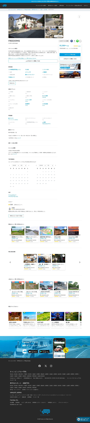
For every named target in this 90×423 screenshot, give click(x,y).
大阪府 (33, 374)
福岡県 (46, 374)
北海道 (51, 374)
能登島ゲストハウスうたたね (18, 237)
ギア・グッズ (42, 395)
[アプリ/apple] (33, 351)
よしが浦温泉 (55, 322)
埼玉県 (29, 374)
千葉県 (25, 374)
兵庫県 (38, 374)
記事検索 (29, 397)
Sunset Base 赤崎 (73, 237)
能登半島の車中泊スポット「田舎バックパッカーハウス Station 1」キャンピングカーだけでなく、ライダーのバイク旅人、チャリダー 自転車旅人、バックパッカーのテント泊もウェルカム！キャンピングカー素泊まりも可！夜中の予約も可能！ (46, 237)
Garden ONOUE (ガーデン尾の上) (75, 291)
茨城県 (63, 374)
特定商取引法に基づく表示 (16, 404)
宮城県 (20, 376)
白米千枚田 (40, 322)
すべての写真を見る (58, 36)
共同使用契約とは (28, 378)
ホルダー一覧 (13, 380)
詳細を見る (12, 83)
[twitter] (46, 366)
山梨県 (68, 374)
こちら (13, 154)
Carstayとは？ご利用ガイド (16, 378)
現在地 (11, 374)
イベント (48, 395)
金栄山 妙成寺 (12, 322)
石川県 (45, 9)
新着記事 (24, 397)
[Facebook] (39, 366)
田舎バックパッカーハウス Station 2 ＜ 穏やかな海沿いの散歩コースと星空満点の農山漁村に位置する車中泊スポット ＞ (32, 237)
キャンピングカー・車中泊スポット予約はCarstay (19, 9)
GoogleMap (12, 195)
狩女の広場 (57, 237)
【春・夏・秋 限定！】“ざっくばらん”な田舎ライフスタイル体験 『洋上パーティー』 (44, 264)
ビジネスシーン (54, 395)
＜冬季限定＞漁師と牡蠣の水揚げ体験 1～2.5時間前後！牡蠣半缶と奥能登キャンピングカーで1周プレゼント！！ (30, 264)
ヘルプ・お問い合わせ (26, 402)
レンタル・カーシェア (15, 395)
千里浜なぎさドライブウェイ (29, 322)
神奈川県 (21, 374)
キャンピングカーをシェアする (74, 378)
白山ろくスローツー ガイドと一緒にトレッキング (59, 264)
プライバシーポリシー (63, 402)
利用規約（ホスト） (52, 402)
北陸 (41, 9)
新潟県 (24, 376)
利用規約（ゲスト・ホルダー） (39, 402)
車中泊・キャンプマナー (15, 389)
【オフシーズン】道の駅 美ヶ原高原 (32, 291)
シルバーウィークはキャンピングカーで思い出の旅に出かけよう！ (45, 1)
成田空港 (29, 376)
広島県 (11, 376)
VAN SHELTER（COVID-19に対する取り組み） (55, 378)
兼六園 (67, 322)
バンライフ (23, 395)
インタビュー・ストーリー (65, 395)
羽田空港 (34, 376)
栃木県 (59, 374)
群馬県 (55, 374)
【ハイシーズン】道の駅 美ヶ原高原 (18, 291)
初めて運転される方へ (38, 378)
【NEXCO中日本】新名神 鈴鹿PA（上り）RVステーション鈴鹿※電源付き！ (46, 291)
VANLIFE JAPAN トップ (15, 397)
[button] (41, 5)
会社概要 (12, 402)
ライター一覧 (36, 397)
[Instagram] (51, 366)
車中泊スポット (35, 9)
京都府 (15, 376)
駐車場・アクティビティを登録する (30, 389)
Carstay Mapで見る (14, 196)
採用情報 (18, 402)
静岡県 (72, 374)
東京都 (15, 374)
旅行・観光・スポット (32, 395)
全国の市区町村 (41, 376)
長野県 (76, 374)
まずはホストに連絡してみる (70, 58)
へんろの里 (57, 291)
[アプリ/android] (44, 351)
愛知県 (42, 374)
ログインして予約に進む (70, 54)
